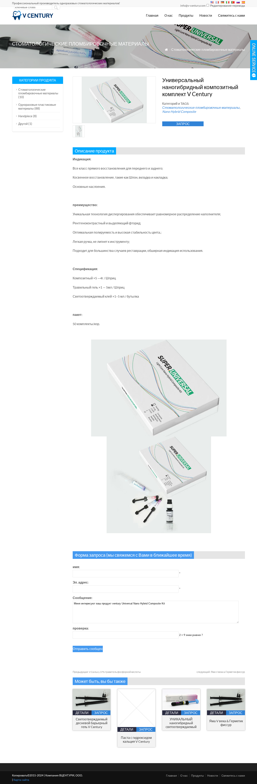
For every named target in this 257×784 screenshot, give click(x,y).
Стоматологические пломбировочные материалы (208, 49)
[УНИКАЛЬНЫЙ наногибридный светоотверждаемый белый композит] (181, 709)
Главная (152, 15)
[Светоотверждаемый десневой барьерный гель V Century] (92, 709)
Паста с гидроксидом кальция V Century (136, 739)
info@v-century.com (193, 5)
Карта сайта (21, 779)
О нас (168, 15)
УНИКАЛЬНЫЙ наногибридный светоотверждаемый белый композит (181, 723)
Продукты (186, 15)
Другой (23, 123)
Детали (82, 713)
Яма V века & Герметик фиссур (221, 671)
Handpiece (25, 116)
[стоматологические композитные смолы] (33, 19)
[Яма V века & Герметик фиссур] (226, 709)
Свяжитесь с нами (231, 15)
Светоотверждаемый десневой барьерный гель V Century (91, 723)
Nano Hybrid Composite (179, 111)
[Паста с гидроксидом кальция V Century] (136, 726)
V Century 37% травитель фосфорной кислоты (107, 671)
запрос (183, 124)
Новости (205, 15)
